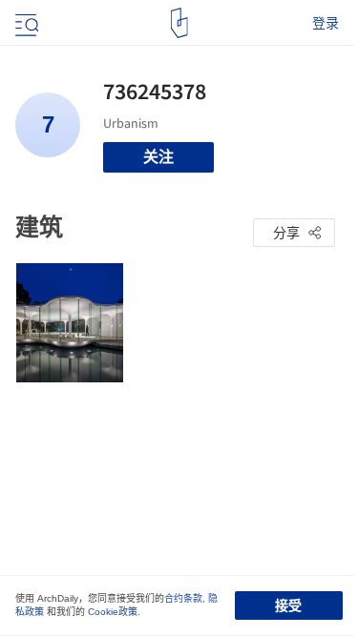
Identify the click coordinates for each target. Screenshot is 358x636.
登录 (325, 23)
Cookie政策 (112, 611)
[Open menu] (24, 23)
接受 (288, 605)
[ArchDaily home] (179, 23)
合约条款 (183, 598)
